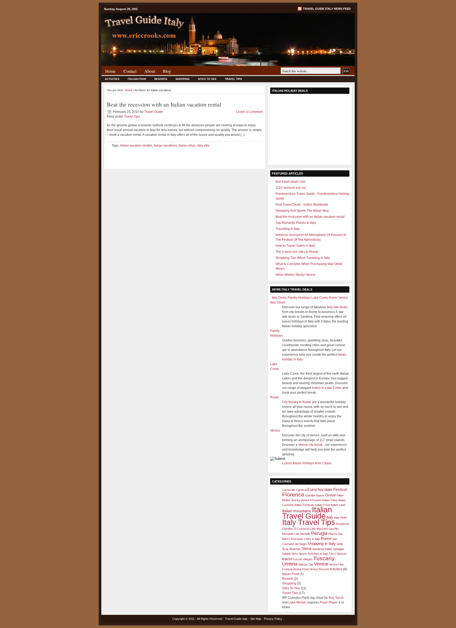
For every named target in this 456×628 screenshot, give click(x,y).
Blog (167, 71)
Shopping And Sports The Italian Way (302, 210)
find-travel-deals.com (291, 181)
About (149, 71)
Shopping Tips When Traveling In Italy (303, 258)
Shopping (182, 79)
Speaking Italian (322, 548)
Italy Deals (279, 297)
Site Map (255, 618)
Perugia (319, 533)
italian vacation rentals (136, 145)
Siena (306, 548)
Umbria (289, 564)
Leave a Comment (249, 112)
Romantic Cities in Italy (305, 538)
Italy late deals (337, 307)
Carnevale (288, 489)
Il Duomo (315, 500)
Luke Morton (297, 602)
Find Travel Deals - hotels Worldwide (302, 204)
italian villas (187, 145)
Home (110, 71)
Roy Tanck (336, 598)
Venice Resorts (319, 569)
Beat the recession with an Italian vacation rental (164, 104)
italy (329, 517)
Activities (112, 79)
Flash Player (329, 602)
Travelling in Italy (288, 229)
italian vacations (165, 145)
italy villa (203, 145)
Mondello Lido (291, 533)
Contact (130, 71)
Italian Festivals (304, 504)
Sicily (339, 543)
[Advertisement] (309, 129)
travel (287, 559)
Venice (343, 297)
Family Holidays (299, 297)
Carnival (301, 489)
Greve (330, 495)
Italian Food (137, 79)
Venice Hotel (301, 569)
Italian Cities (330, 500)
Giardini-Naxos (314, 495)
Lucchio (334, 528)
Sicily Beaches (291, 548)
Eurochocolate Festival (327, 489)
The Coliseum (337, 553)
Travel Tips (233, 79)
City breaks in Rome (296, 402)
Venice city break (310, 445)
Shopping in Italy (321, 543)
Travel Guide (153, 112)
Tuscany (324, 558)
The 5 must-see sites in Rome (297, 252)
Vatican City (305, 564)
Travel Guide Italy (236, 618)
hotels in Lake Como (326, 388)
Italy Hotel (340, 517)
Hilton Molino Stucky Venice (295, 275)
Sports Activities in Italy (313, 553)
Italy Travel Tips (308, 522)
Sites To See (207, 79)
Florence (293, 494)
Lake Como (319, 297)
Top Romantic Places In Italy (296, 223)
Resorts (160, 79)
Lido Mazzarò (319, 528)
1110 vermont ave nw (291, 188)
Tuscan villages (302, 559)
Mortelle (305, 533)
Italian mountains (296, 511)
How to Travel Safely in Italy (295, 246)
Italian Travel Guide (307, 512)
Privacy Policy (273, 618)
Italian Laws (338, 504)
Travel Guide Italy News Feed (327, 8)
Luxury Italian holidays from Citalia (306, 463)
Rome (333, 297)
